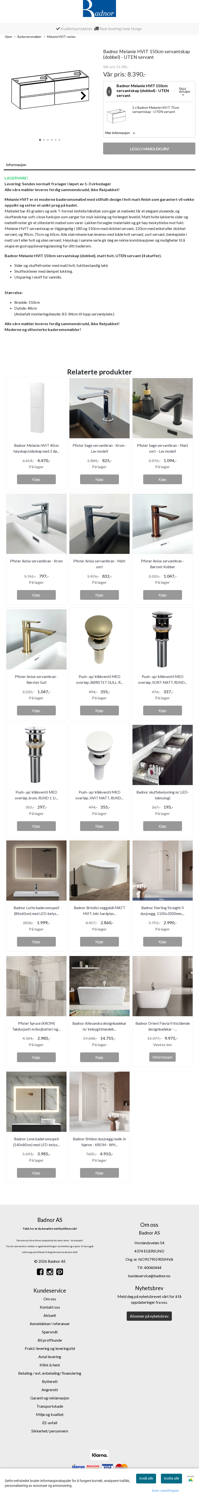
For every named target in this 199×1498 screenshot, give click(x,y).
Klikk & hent (50, 1365)
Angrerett (49, 1389)
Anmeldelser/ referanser (50, 1323)
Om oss (49, 1298)
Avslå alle (146, 1478)
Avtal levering (49, 1356)
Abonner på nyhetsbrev (149, 1316)
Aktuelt (49, 1315)
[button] (40, 140)
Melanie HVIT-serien (61, 37)
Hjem (8, 37)
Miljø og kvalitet (50, 1414)
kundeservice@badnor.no (149, 1275)
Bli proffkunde (50, 1340)
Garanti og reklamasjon (49, 1398)
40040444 (152, 1267)
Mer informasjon (117, 133)
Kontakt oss (50, 1307)
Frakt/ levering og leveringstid (50, 1348)
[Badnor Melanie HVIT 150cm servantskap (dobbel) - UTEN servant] (49, 93)
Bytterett (50, 1381)
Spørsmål (50, 1331)
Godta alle (171, 1478)
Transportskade (49, 1406)
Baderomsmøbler (29, 37)
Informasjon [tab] (16, 164)
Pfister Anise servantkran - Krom (36, 561)
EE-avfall (49, 1422)
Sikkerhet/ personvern (49, 1431)
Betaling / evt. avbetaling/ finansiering (49, 1373)
